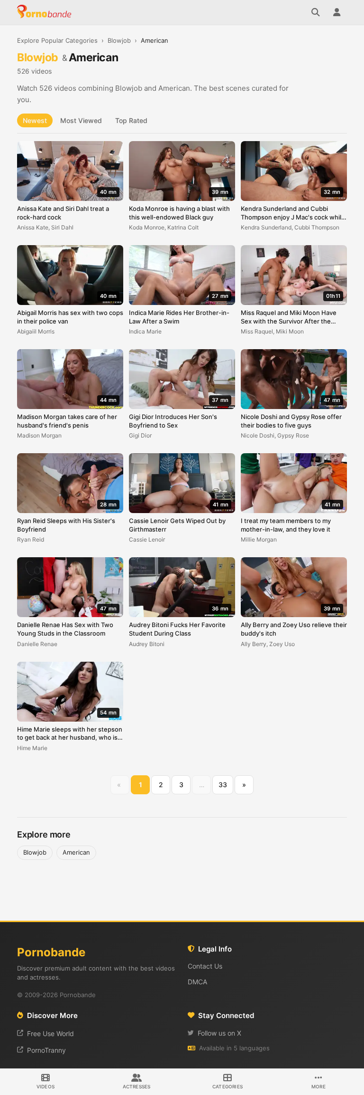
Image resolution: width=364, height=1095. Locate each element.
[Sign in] (336, 12)
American (76, 852)
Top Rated (131, 120)
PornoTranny (46, 1050)
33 (222, 785)
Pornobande (45, 12)
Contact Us (205, 966)
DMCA (197, 982)
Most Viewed (81, 120)
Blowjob (119, 40)
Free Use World (50, 1033)
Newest (35, 120)
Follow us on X (219, 1033)
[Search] (315, 12)
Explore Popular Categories (57, 40)
